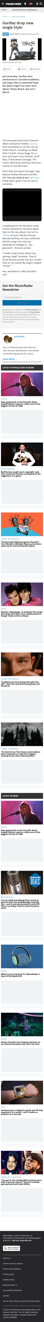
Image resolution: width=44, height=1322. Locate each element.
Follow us (24, 69)
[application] (22, 202)
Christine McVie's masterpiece (24, 10)
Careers (6, 1296)
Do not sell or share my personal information (21, 1301)
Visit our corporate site (21, 1240)
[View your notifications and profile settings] (25, 3)
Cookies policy (8, 1279)
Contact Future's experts (13, 1263)
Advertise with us (10, 1285)
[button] (3, 3)
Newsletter (36, 69)
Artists (5, 16)
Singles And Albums (18, 16)
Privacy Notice (34, 312)
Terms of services (31, 310)
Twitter (6, 235)
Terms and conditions (12, 1269)
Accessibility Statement (12, 1290)
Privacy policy (8, 1274)
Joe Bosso (16, 34)
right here (33, 177)
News (5, 34)
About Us (6, 1258)
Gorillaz (34, 143)
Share (8, 69)
